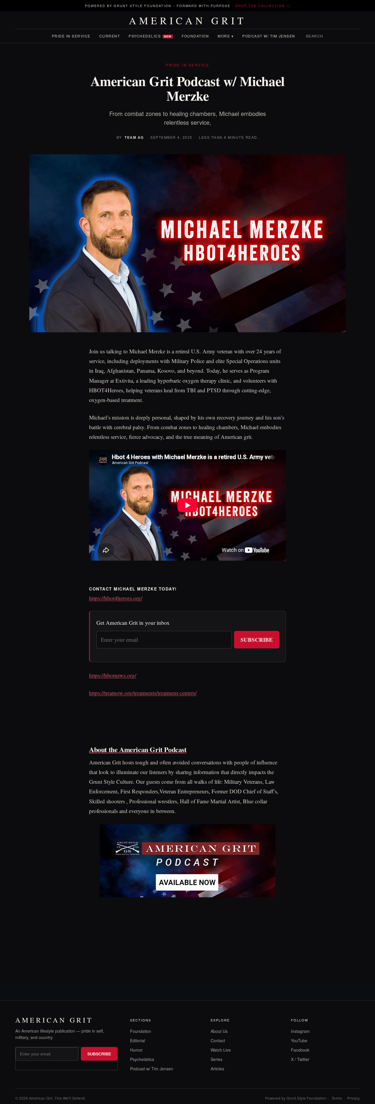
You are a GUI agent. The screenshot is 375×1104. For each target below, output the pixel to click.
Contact (218, 1040)
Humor (136, 1050)
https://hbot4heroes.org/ (115, 598)
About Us (219, 1031)
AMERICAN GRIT (187, 20)
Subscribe (257, 639)
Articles (217, 1069)
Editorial (137, 1040)
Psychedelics (150, 35)
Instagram (300, 1031)
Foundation (195, 35)
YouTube (299, 1040)
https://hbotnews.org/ (112, 675)
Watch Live (221, 1050)
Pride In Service (71, 35)
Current (109, 35)
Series (216, 1059)
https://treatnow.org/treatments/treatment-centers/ (143, 692)
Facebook (300, 1050)
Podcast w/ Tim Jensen (268, 35)
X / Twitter (300, 1059)
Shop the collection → (263, 5)
